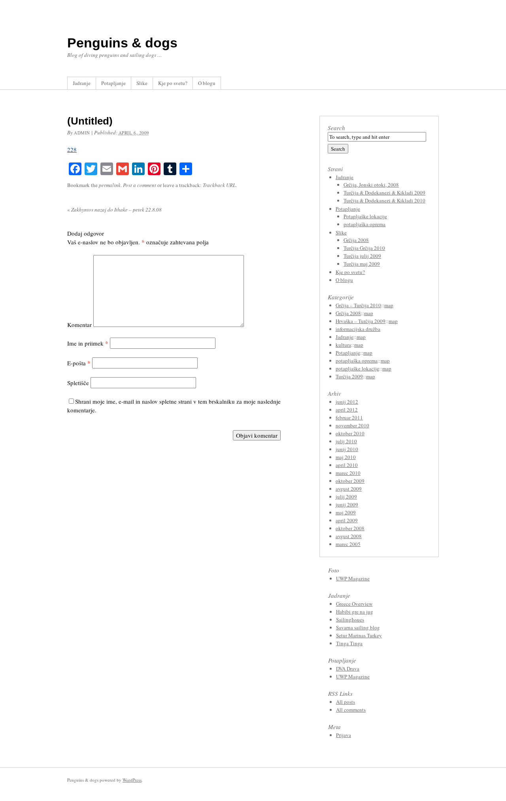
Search (336, 128)
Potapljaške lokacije (365, 216)
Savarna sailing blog (358, 627)
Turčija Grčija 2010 (364, 247)
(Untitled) (90, 121)
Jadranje (82, 83)
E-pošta (79, 363)
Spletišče (78, 383)
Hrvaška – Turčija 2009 (360, 321)
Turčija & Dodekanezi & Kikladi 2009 (384, 192)
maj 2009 (346, 512)
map (388, 305)
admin (82, 133)
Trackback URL (219, 185)
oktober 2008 (350, 528)
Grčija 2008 (356, 240)
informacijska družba (358, 328)
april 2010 (347, 465)
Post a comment (139, 185)
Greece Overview (354, 603)
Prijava (343, 735)
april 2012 (347, 409)
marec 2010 (348, 472)
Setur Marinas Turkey (359, 635)
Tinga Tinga (349, 643)
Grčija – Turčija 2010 (358, 305)
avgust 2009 (349, 488)
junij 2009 (347, 504)
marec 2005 (348, 544)
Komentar (79, 325)
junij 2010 (347, 449)
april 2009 (347, 520)
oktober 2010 (350, 433)
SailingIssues (350, 619)
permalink (110, 185)
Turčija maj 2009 (362, 263)
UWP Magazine (353, 578)
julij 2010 (346, 441)
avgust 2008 (349, 536)
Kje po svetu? (172, 83)
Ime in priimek (87, 343)
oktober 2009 (350, 480)
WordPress (132, 780)
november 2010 (352, 425)
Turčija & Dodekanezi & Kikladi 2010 (384, 200)
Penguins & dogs (122, 42)
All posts (345, 701)
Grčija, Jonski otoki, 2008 (371, 184)
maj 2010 (346, 457)
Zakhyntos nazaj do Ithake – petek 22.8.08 (114, 209)
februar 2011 (349, 417)
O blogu (206, 83)
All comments (351, 709)
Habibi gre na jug (354, 611)
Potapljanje (113, 83)
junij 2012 (347, 401)
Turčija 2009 (349, 376)
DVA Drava (347, 668)
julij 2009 (346, 496)
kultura (343, 344)
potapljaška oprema (364, 224)
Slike (141, 83)
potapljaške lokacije (357, 368)
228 (72, 149)
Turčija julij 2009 (362, 255)
